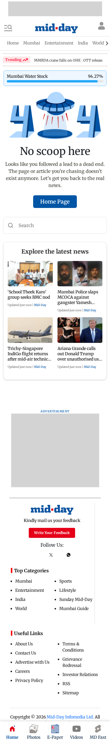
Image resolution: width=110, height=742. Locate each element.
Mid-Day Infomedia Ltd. (70, 717)
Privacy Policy (29, 680)
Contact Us (25, 653)
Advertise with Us (32, 662)
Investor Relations (80, 674)
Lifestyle (67, 590)
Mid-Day (40, 305)
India (20, 599)
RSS (66, 683)
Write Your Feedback (52, 533)
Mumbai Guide (74, 608)
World (21, 608)
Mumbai (23, 581)
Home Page (55, 201)
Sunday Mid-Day (75, 599)
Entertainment (29, 590)
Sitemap (70, 692)
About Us (24, 644)
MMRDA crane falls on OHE (57, 60)
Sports (65, 581)
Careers (22, 671)
